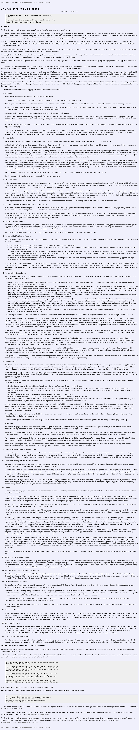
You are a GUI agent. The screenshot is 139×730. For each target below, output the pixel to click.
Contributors (10, 2)
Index (48, 2)
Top (35, 2)
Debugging (26, 2)
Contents (41, 2)
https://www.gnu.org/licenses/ (46, 682)
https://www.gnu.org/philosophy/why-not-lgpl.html (21, 722)
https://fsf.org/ (47, 16)
